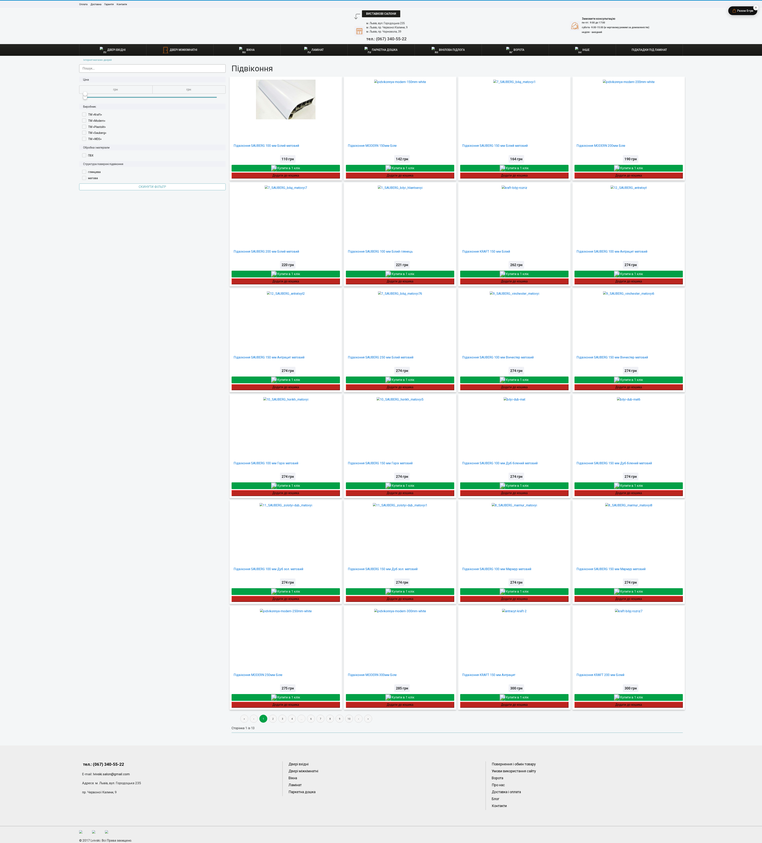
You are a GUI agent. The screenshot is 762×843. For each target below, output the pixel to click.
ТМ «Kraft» (95, 114)
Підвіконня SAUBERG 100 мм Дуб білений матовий (500, 463)
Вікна (293, 778)
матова (93, 178)
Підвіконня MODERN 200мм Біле (600, 146)
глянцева (94, 172)
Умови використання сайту (514, 771)
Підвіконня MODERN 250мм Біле (258, 675)
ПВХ (90, 155)
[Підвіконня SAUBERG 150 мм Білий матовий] (514, 106)
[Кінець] (368, 719)
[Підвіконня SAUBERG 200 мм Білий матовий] (286, 212)
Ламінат (295, 785)
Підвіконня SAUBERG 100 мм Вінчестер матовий (498, 357)
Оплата (83, 4)
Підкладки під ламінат (649, 49)
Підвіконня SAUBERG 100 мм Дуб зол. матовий (268, 569)
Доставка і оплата (506, 792)
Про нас (498, 785)
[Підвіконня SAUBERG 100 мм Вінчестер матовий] (514, 318)
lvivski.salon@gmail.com (111, 774)
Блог (495, 799)
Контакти (122, 4)
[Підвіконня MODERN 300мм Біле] (400, 635)
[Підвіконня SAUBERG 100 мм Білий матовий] (286, 106)
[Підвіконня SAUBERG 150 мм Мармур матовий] (628, 530)
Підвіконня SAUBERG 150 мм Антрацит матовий (269, 357)
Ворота (497, 778)
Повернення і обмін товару (514, 764)
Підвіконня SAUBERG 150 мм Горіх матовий (380, 463)
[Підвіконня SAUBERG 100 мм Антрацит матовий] (628, 212)
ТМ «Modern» (96, 120)
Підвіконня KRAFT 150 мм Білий (486, 251)
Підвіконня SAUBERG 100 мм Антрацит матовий (611, 251)
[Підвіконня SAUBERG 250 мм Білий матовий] (400, 318)
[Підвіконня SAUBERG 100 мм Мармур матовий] (514, 530)
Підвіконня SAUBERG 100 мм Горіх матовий (266, 463)
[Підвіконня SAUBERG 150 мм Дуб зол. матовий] (400, 530)
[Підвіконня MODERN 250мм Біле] (286, 635)
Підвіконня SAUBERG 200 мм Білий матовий (266, 251)
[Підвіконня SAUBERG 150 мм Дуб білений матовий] (628, 424)
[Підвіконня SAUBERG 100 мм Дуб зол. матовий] (286, 530)
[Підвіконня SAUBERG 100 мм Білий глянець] (400, 212)
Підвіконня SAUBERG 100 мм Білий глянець (380, 251)
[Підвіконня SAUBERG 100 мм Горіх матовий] (286, 424)
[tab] (152, 79)
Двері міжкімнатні (303, 771)
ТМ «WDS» (95, 139)
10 (349, 718)
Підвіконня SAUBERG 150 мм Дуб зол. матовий (383, 569)
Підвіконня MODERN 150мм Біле (372, 146)
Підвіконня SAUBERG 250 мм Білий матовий (380, 357)
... (301, 718)
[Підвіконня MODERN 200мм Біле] (628, 106)
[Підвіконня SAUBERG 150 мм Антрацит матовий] (286, 318)
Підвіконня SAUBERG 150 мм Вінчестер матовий (612, 357)
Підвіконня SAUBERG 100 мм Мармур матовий (496, 569)
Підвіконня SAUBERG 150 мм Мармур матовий (611, 569)
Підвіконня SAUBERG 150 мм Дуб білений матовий (614, 463)
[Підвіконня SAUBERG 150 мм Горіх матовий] (400, 424)
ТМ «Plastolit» (97, 126)
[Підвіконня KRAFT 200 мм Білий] (628, 635)
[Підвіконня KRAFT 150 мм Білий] (514, 212)
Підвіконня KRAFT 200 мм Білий (600, 675)
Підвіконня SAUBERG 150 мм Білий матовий (495, 146)
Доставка (95, 4)
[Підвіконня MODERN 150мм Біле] (400, 106)
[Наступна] (359, 719)
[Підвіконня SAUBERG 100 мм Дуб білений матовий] (514, 424)
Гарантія (109, 4)
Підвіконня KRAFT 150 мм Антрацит (488, 675)
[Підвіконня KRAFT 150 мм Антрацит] (514, 635)
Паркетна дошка (302, 792)
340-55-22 (386, 39)
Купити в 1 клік (288, 168)
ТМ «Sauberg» (97, 132)
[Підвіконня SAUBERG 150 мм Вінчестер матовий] (628, 318)
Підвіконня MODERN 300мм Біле (372, 675)
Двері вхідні (299, 764)
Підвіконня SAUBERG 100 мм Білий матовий (266, 146)
